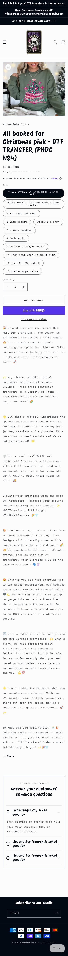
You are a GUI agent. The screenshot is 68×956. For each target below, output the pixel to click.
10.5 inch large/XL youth (25, 246)
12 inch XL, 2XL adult (23, 263)
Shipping (7, 172)
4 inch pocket (17, 221)
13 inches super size (22, 271)
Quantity (8, 279)
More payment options (34, 319)
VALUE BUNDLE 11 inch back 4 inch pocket (33, 193)
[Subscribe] (57, 913)
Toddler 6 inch (48, 221)
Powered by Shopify (47, 942)
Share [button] (10, 756)
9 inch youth (16, 238)
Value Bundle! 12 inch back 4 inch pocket (33, 204)
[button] (5, 42)
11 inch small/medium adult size (31, 254)
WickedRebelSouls (28, 942)
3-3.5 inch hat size (22, 213)
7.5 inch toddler (19, 230)
